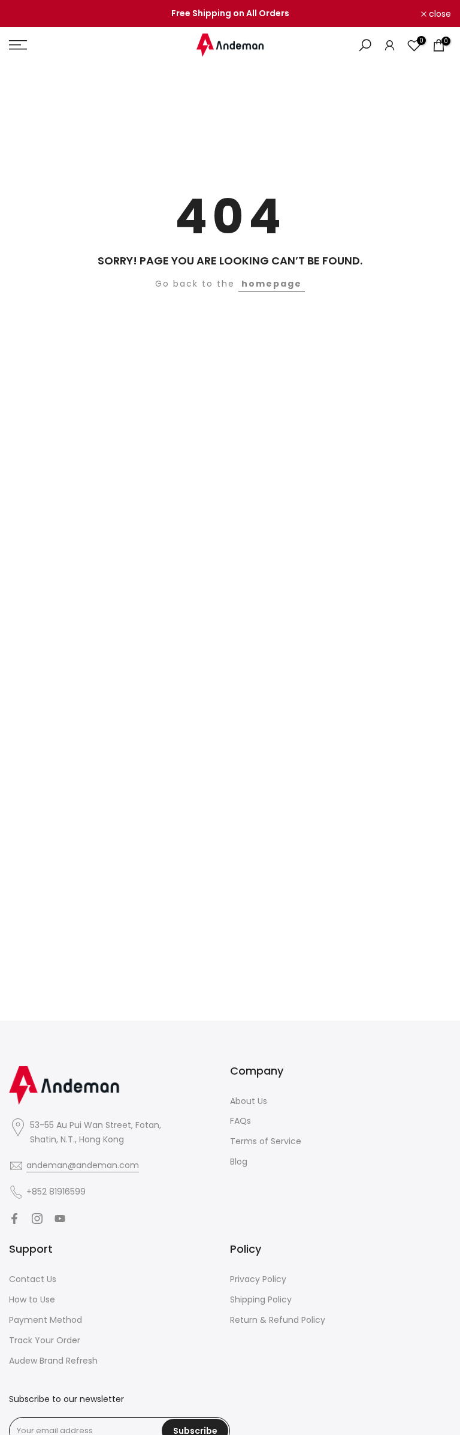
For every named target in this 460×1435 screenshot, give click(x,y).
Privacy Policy (258, 1279)
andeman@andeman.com (82, 1165)
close (26, 14)
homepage (271, 284)
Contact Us (32, 1279)
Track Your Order (44, 1340)
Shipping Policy (261, 1299)
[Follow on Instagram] (37, 1218)
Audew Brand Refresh (53, 1361)
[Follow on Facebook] (14, 1218)
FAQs (240, 1121)
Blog (238, 1162)
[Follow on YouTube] (60, 1218)
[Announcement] (230, 14)
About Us (248, 1101)
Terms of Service (265, 1141)
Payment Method (45, 1320)
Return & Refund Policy (277, 1320)
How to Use (32, 1299)
